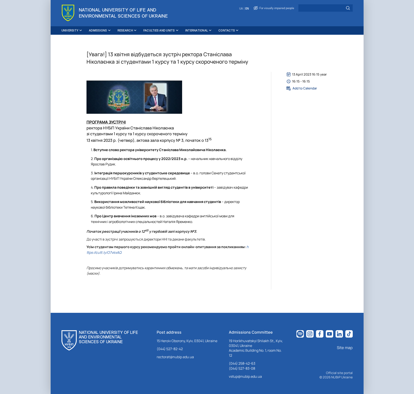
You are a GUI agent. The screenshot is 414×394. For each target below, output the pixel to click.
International (196, 30)
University (70, 30)
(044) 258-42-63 (242, 363)
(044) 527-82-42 (170, 348)
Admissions (98, 30)
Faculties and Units (159, 30)
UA (241, 8)
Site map (345, 347)
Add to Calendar (305, 88)
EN (247, 8)
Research (125, 30)
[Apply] (348, 8)
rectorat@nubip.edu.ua (175, 356)
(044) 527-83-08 (242, 368)
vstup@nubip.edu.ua (245, 376)
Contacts (226, 30)
